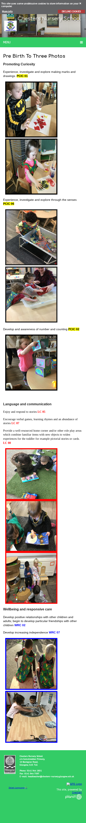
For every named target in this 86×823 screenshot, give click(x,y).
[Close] (80, 3)
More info (7, 11)
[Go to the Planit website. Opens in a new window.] (73, 802)
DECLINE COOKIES (71, 11)
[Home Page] (10, 26)
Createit (77, 792)
